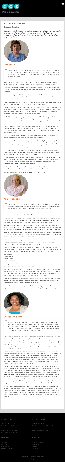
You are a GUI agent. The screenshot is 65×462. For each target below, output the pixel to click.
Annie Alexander (12, 198)
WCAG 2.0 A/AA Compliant (9, 432)
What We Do (5, 446)
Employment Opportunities (40, 430)
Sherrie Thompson (13, 316)
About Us (4, 442)
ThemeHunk (40, 456)
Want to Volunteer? (38, 423)
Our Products (5, 444)
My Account (35, 444)
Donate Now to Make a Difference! (42, 426)
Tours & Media (36, 428)
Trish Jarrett (9, 64)
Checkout (35, 448)
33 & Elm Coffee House (8, 448)
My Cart (34, 446)
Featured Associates (38, 442)
